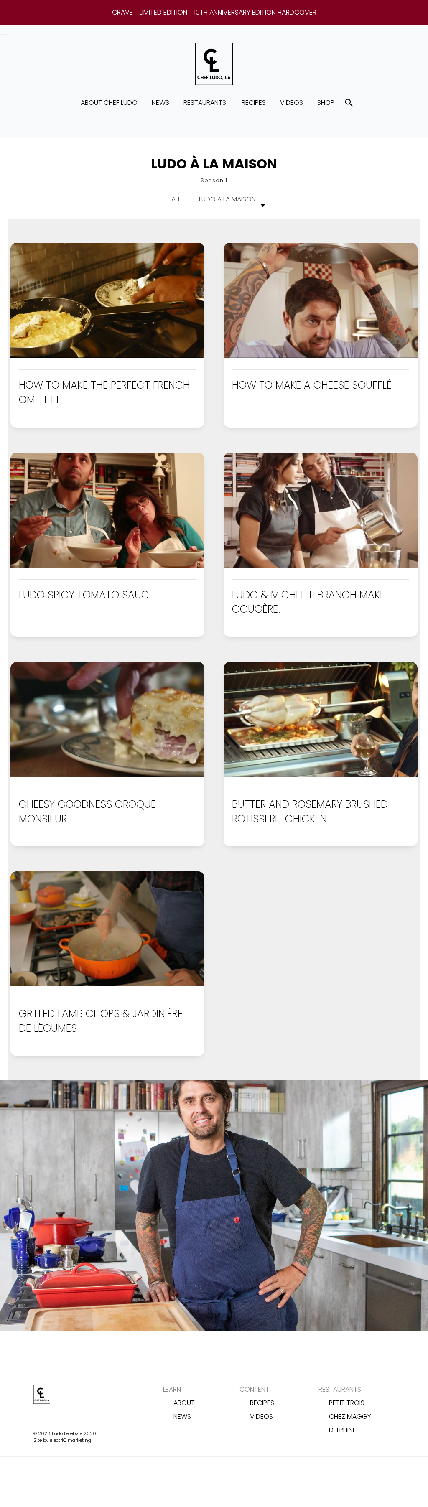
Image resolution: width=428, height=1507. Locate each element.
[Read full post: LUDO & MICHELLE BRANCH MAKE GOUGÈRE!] (321, 565)
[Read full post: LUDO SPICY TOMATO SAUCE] (107, 565)
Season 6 (211, 313)
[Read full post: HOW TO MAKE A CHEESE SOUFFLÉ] (321, 355)
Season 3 (211, 258)
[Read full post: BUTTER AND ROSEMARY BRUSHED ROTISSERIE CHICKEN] (321, 774)
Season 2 (211, 239)
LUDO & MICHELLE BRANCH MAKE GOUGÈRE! (308, 602)
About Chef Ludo (109, 102)
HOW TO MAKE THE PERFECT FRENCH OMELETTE (104, 392)
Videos (291, 102)
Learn (172, 1389)
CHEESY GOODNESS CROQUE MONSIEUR (87, 811)
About (184, 1403)
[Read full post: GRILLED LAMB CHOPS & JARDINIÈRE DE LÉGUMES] (107, 984)
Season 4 (211, 276)
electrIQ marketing (70, 1440)
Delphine (342, 1430)
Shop (325, 102)
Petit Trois (346, 1403)
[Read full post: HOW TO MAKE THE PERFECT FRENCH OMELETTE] (107, 355)
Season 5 (211, 295)
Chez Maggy (350, 1416)
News (160, 102)
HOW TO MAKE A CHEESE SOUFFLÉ (312, 385)
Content (254, 1389)
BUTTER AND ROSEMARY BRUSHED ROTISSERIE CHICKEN (310, 811)
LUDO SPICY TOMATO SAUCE (86, 595)
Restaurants (204, 102)
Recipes (254, 102)
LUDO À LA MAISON (227, 199)
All (176, 199)
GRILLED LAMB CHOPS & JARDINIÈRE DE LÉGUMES (101, 1021)
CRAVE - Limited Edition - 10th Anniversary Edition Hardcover (214, 12)
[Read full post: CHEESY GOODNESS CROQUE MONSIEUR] (107, 774)
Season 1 (212, 221)
